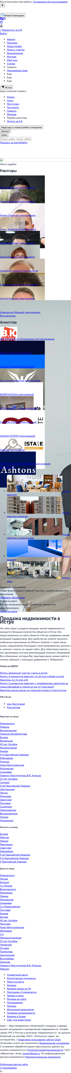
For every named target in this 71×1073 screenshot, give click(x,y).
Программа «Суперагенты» (22, 992)
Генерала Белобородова (13, 733)
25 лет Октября (8, 778)
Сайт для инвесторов (19, 1019)
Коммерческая (15, 53)
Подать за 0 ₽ (14, 121)
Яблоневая (6, 930)
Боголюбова (7, 958)
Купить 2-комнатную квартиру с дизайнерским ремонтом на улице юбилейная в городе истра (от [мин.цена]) (34, 685)
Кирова (4, 751)
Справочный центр (17, 974)
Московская (6, 768)
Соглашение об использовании (50, 1)
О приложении (8, 1067)
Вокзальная (6, 740)
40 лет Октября (8, 744)
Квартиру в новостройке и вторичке (21, 127)
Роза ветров (13, 707)
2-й (2, 934)
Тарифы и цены (15, 995)
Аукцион (11, 985)
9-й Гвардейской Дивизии (14, 754)
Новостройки (14, 46)
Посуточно (13, 103)
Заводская (6, 799)
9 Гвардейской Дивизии (13, 861)
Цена (4, 134)
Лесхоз (4, 792)
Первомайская (8, 810)
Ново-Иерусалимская (12, 765)
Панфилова (6, 951)
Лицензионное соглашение (54, 1043)
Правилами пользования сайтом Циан (39, 1039)
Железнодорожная (10, 937)
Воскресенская (8, 730)
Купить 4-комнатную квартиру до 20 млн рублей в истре (32, 676)
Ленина (4, 817)
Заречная (5, 962)
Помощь (11, 1006)
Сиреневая (6, 772)
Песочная (5, 923)
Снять (10, 100)
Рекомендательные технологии (42, 1056)
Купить (11, 97)
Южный (4, 882)
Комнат (5, 131)
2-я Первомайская (10, 906)
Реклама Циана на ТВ (19, 988)
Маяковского (7, 723)
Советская (5, 847)
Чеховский (6, 944)
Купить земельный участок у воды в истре (23, 672)
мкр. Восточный (16, 703)
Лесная (4, 878)
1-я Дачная (6, 885)
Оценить (12, 110)
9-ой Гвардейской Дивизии (15, 785)
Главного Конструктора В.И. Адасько (20, 775)
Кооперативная (8, 747)
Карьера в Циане (16, 1016)
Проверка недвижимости (21, 1012)
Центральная (7, 789)
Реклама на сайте (16, 999)
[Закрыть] (2, 5)
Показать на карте (10, 142)
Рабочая (4, 837)
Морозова (5, 796)
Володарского (8, 889)
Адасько (4, 761)
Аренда (11, 39)
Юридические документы (21, 978)
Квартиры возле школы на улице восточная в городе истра (33, 690)
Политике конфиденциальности (45, 1050)
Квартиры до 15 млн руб (14, 679)
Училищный (6, 820)
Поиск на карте (15, 981)
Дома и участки (15, 49)
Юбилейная (6, 758)
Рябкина (4, 726)
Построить (13, 107)
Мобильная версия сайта (14, 1064)
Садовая (4, 782)
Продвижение (15, 1002)
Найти (23, 142)
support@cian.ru (31, 1053)
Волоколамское (9, 813)
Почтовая (5, 803)
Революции (6, 844)
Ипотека (11, 56)
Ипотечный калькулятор (20, 1009)
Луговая (4, 948)
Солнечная (6, 806)
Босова (4, 737)
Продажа (12, 42)
